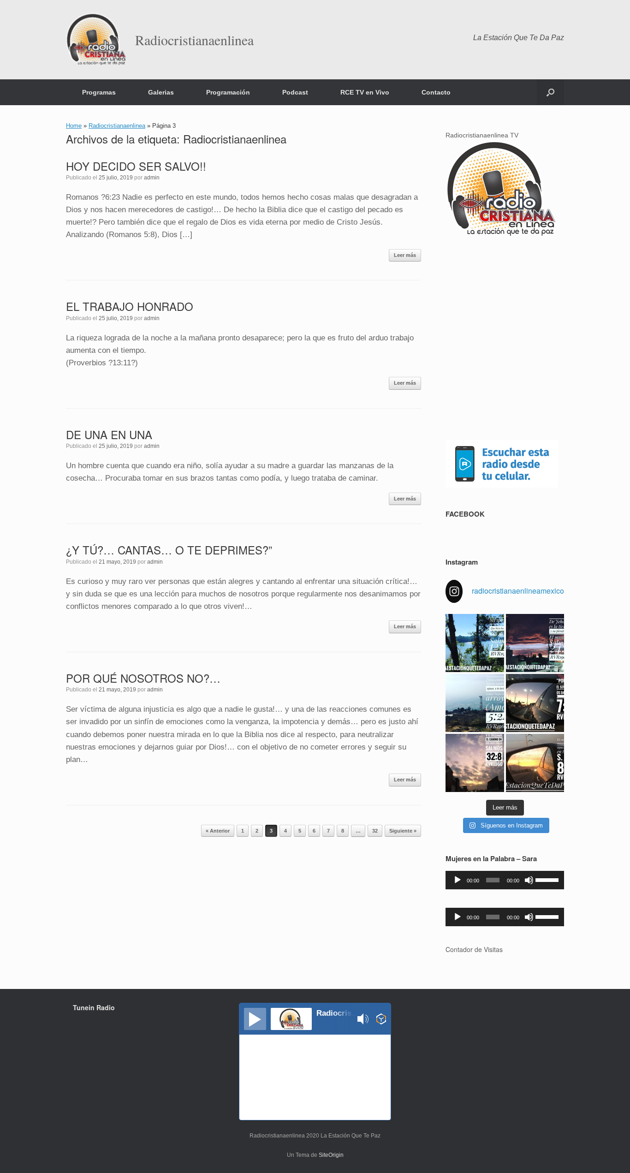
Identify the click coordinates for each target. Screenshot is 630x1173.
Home (74, 125)
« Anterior (218, 831)
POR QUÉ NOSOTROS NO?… (143, 678)
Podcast (295, 92)
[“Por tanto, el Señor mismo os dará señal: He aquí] (535, 703)
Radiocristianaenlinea (117, 125)
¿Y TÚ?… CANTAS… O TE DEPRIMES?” (169, 550)
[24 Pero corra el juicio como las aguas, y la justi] (475, 703)
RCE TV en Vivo (364, 92)
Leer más (405, 255)
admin (152, 177)
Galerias (161, 92)
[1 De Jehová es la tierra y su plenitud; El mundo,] (535, 643)
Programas (99, 92)
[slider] (547, 879)
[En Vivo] (255, 1019)
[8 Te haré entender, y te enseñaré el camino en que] (475, 763)
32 (375, 831)
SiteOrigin (331, 1155)
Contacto (436, 92)
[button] (550, 92)
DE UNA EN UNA (109, 434)
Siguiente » (402, 831)
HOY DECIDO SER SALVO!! (136, 166)
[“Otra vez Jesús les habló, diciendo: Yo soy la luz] (535, 763)
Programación (228, 92)
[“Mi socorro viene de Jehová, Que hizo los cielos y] (475, 643)
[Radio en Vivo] (381, 1020)
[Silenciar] (529, 880)
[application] (505, 880)
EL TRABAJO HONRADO (129, 306)
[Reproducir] (457, 880)
